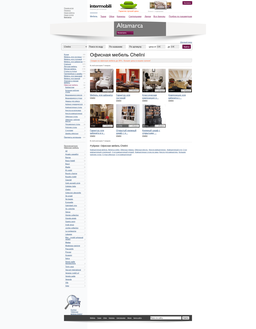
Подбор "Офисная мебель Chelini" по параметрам (76, 311)
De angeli (69, 196)
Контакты (187, 3)
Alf (66, 151)
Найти (186, 46)
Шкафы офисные (71, 133)
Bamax (68, 157)
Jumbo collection (71, 228)
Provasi (68, 252)
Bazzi (67, 163)
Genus (67, 212)
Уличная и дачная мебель (71, 82)
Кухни (66, 54)
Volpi (67, 285)
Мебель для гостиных (73, 57)
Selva (67, 258)
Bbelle (67, 167)
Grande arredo (70, 218)
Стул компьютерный (123, 154)
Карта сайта (137, 318)
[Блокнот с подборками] (160, 9)
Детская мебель (70, 66)
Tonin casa (69, 266)
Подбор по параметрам (180, 16)
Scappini (68, 255)
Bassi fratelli (70, 160)
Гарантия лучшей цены (129, 11)
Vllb (66, 282)
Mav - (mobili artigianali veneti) (74, 238)
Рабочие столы (71, 127)
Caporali (68, 180)
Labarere (68, 234)
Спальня (67, 64)
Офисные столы (71, 116)
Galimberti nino (71, 205)
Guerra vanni (70, 221)
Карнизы (121, 16)
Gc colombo (70, 208)
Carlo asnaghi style (72, 183)
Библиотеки (69, 87)
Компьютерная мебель (98, 149)
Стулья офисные (108, 154)
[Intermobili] (100, 6)
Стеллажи (69, 130)
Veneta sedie (70, 276)
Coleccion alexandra (73, 192)
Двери (148, 16)
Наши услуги (69, 15)
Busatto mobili (70, 176)
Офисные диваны (127, 149)
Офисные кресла (141, 149)
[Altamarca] (125, 33)
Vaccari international (73, 269)
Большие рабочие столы (72, 91)
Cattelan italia (70, 186)
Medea (68, 242)
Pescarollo (69, 248)
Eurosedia (69, 202)
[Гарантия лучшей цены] (128, 9)
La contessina (70, 231)
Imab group (69, 224)
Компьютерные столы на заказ (147, 152)
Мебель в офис (114, 149)
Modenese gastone (72, 245)
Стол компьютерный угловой (123, 152)
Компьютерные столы (73, 107)
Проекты (67, 10)
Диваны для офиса (72, 101)
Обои (111, 16)
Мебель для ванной (72, 78)
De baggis (69, 199)
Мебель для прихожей (73, 76)
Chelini (68, 189)
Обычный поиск (186, 42)
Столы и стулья (70, 71)
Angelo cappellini (71, 154)
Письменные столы (72, 124)
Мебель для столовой (73, 59)
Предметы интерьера (72, 137)
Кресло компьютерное (73, 113)
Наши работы (69, 12)
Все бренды (159, 16)
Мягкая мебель (70, 69)
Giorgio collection (72, 215)
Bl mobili (68, 170)
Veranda (68, 279)
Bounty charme (71, 173)
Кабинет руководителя (74, 104)
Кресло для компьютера (168, 152)
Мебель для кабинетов (73, 61)
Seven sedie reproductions (70, 262)
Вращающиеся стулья (73, 98)
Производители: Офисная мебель (71, 146)
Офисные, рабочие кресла (72, 120)
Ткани (103, 16)
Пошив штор (69, 8)
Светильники (135, 16)
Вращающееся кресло (73, 95)
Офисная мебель (71, 85)
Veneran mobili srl (72, 273)
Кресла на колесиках (73, 110)
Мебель (93, 16)
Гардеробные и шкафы (73, 73)
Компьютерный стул (174, 149)
